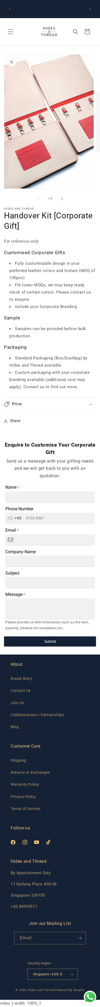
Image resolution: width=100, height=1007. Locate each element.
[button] (11, 32)
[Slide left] (38, 198)
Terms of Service (25, 809)
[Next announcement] (90, 9)
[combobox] (15, 518)
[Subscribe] (80, 938)
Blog (15, 727)
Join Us (17, 703)
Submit (50, 641)
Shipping (18, 760)
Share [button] (15, 421)
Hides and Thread (41, 990)
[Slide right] (62, 198)
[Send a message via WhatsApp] (90, 997)
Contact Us (21, 690)
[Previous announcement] (10, 9)
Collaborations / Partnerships (37, 715)
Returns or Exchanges (30, 772)
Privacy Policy (23, 797)
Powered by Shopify (70, 990)
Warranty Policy (25, 784)
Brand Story (21, 678)
